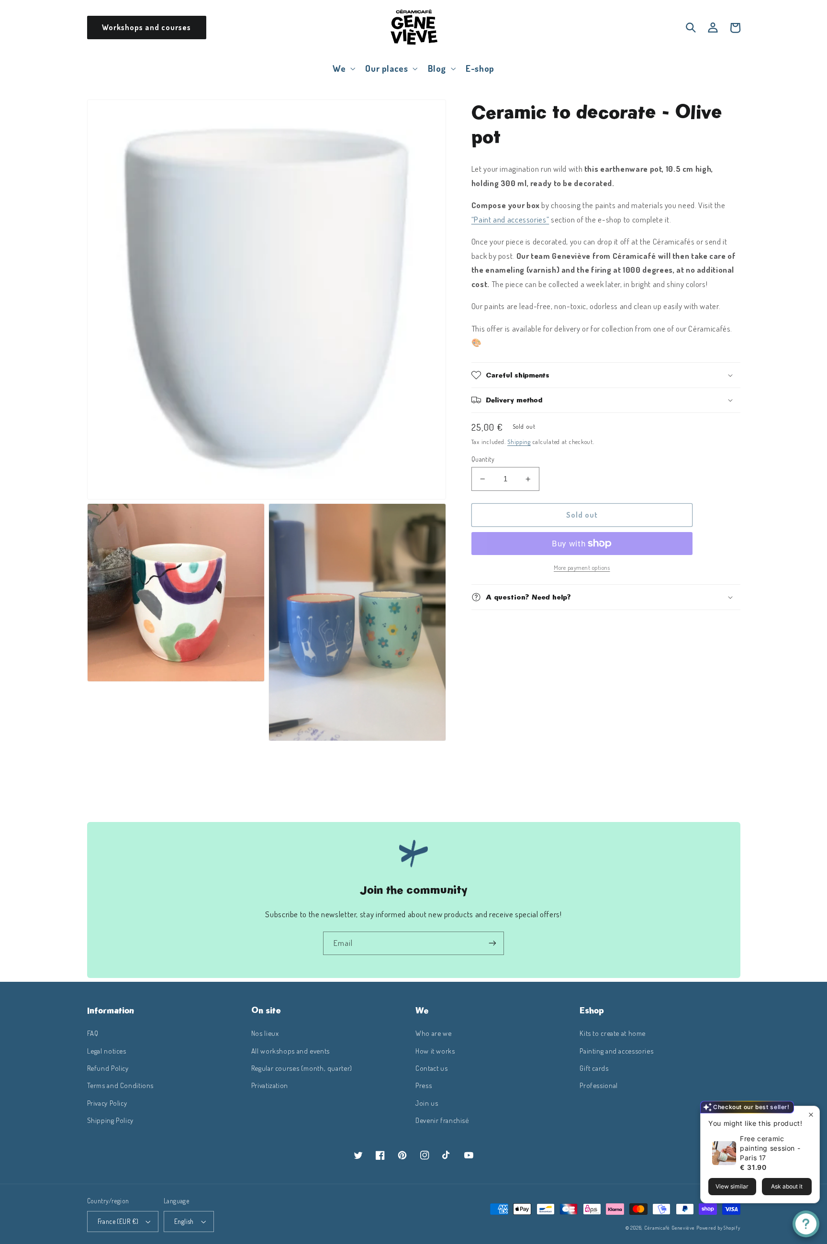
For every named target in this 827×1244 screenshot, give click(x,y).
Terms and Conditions (120, 1085)
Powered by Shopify (718, 1227)
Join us (426, 1103)
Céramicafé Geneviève (669, 1227)
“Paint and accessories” (510, 219)
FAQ (93, 1033)
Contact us (431, 1068)
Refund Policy (108, 1068)
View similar (732, 1186)
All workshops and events (290, 1050)
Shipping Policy (110, 1120)
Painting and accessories (616, 1050)
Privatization (269, 1085)
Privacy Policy (107, 1103)
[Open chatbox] (806, 1224)
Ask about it (787, 1186)
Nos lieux (265, 1033)
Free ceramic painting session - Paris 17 (770, 1148)
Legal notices (106, 1050)
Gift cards (594, 1068)
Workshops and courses (146, 27)
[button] (343, 68)
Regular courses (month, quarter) (301, 1068)
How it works (435, 1050)
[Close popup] (810, 1114)
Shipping (519, 441)
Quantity (482, 459)
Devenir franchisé (442, 1120)
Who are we (433, 1033)
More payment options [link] (582, 567)
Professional (599, 1085)
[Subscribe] (492, 943)
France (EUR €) (118, 1221)
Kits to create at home (613, 1033)
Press (423, 1085)
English (184, 1221)
